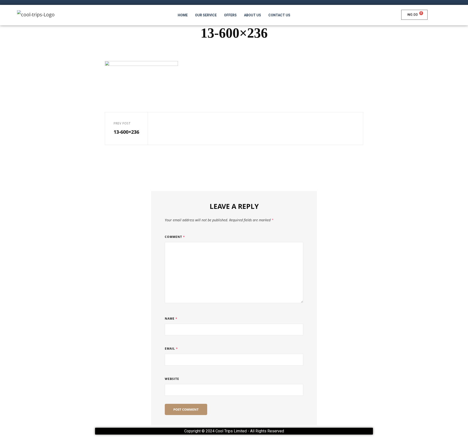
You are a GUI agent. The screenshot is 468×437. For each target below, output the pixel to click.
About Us (252, 15)
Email (171, 348)
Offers (230, 15)
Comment (175, 237)
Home (183, 15)
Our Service (206, 15)
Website (172, 379)
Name (171, 318)
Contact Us (279, 15)
